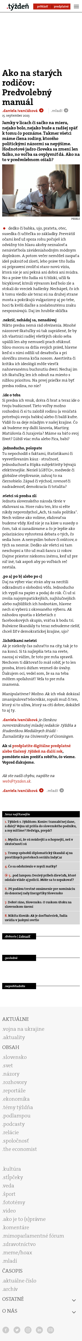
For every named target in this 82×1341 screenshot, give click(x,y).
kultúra (12, 1168)
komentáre (16, 1227)
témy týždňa (18, 1107)
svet (8, 1065)
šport (9, 1194)
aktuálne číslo (19, 1280)
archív (10, 1289)
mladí (10, 1260)
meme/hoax (17, 1252)
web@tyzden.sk (16, 781)
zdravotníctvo (19, 1244)
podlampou (17, 1115)
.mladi (57, 110)
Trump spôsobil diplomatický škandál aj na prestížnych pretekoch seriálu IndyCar (39, 855)
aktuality (14, 1037)
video (9, 1210)
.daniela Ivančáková (20, 110)
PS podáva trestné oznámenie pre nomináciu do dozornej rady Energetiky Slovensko (40, 891)
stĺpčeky (13, 1177)
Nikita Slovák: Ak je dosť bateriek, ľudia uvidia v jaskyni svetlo (36, 917)
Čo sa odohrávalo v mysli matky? (31, 866)
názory (11, 1073)
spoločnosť (16, 1140)
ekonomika (16, 1098)
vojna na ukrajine (23, 1028)
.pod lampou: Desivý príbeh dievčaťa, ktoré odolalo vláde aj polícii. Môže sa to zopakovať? (40, 877)
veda (8, 1185)
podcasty (14, 1124)
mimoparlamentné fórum (33, 1235)
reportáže (14, 1090)
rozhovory (15, 1082)
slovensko (15, 1057)
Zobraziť (24, 936)
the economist (20, 1149)
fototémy (14, 1202)
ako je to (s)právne (24, 1219)
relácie (11, 1132)
